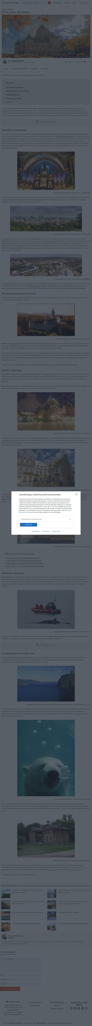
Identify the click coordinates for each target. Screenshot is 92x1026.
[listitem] (46, 519)
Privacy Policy (56, 531)
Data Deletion (36, 531)
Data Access (46, 531)
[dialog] (46, 513)
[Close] (77, 495)
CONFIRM (28, 524)
